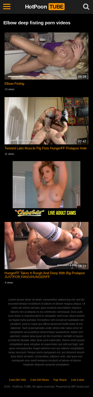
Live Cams (77, 379)
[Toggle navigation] (7, 7)
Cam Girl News (39, 379)
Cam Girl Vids (17, 379)
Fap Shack (60, 379)
